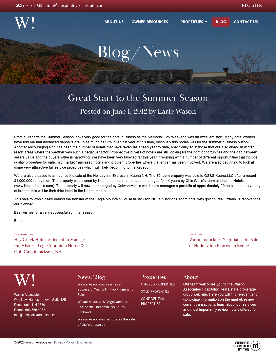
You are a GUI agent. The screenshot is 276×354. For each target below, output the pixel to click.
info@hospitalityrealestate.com (76, 5)
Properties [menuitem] (191, 21)
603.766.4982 (35, 310)
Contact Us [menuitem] (246, 21)
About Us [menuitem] (113, 21)
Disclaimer (84, 342)
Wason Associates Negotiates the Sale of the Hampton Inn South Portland (103, 306)
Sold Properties (155, 291)
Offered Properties (158, 284)
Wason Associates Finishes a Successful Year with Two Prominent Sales (105, 289)
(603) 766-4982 (28, 5)
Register (252, 5)
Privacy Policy (64, 342)
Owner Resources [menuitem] (150, 21)
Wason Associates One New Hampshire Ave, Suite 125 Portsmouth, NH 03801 (40, 299)
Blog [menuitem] (221, 21)
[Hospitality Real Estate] (24, 23)
